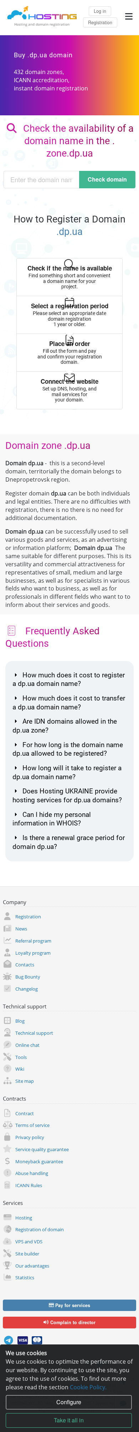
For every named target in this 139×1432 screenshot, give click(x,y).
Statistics (24, 1277)
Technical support (34, 1033)
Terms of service (32, 1125)
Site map (24, 1081)
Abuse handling (31, 1173)
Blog (20, 1021)
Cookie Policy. (88, 1387)
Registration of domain (39, 1229)
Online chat (27, 1045)
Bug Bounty (27, 977)
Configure (68, 1402)
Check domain (107, 179)
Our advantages (32, 1266)
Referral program (33, 941)
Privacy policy (29, 1137)
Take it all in (69, 1420)
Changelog (26, 989)
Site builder (27, 1253)
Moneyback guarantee (39, 1161)
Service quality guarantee (42, 1149)
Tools (21, 1057)
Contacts (24, 964)
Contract (24, 1113)
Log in (100, 11)
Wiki (19, 1069)
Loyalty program (33, 953)
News (21, 928)
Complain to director (72, 1322)
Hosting (23, 1218)
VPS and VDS (28, 1241)
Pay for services (72, 1305)
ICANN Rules (28, 1185)
